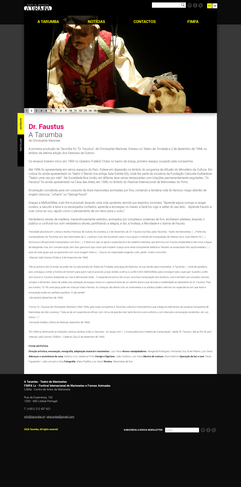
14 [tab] (90, 110)
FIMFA (192, 21)
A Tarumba (48, 21)
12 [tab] (80, 110)
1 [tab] (26, 110)
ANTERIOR (20, 124)
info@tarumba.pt (34, 416)
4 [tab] (41, 110)
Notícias (96, 21)
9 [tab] (65, 110)
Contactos (144, 21)
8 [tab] (61, 110)
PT (209, 6)
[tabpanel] (120, 56)
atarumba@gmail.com (60, 416)
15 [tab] (95, 110)
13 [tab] (85, 110)
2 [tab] (31, 110)
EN (215, 6)
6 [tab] (51, 110)
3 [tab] (36, 110)
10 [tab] (70, 110)
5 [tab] (46, 110)
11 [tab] (75, 110)
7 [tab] (56, 110)
